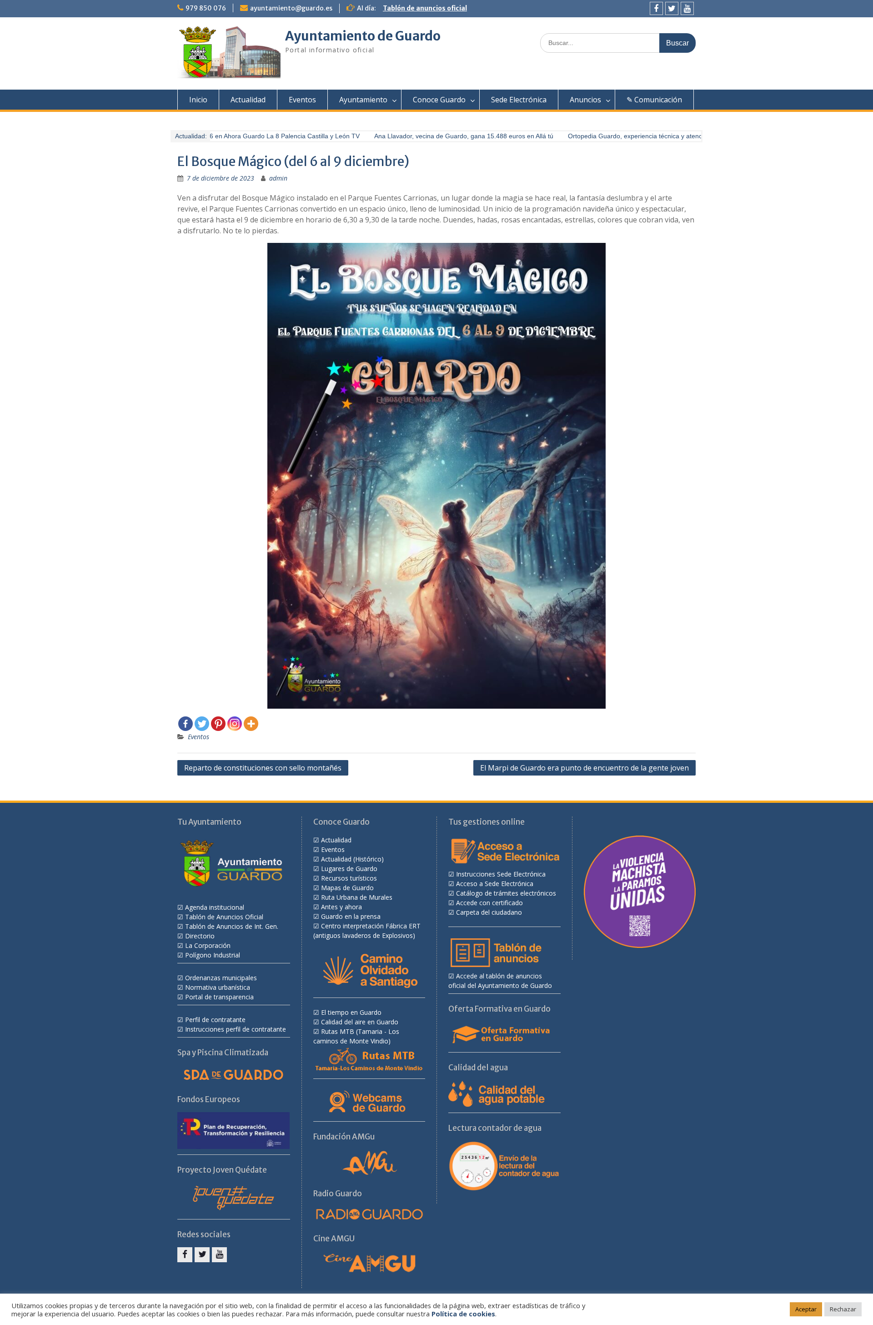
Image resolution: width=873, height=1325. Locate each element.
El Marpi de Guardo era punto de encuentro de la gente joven (584, 768)
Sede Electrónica (519, 100)
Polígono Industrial (212, 955)
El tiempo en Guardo (351, 1012)
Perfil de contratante (215, 1019)
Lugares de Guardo (349, 868)
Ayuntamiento (363, 100)
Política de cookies (463, 1313)
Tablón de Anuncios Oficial (224, 916)
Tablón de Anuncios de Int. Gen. (231, 926)
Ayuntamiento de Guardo (363, 36)
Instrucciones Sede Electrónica (501, 874)
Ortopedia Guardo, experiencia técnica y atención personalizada (645, 136)
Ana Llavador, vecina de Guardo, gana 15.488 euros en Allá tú (448, 136)
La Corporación (208, 945)
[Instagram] (234, 723)
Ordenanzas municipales (221, 977)
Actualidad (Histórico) (352, 859)
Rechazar (843, 1309)
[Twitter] (671, 8)
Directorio (200, 936)
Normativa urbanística (217, 987)
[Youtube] (687, 8)
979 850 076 (206, 8)
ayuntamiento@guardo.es (291, 8)
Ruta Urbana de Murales (356, 897)
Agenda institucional (214, 907)
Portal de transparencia (219, 996)
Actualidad (248, 100)
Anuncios (585, 100)
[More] (251, 723)
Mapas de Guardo (347, 887)
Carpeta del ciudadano (489, 912)
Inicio (198, 100)
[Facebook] (656, 8)
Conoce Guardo (439, 100)
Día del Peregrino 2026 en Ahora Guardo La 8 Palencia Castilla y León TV (237, 136)
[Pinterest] (218, 723)
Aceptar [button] (806, 1309)
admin (278, 178)
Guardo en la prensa (351, 916)
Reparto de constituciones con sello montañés (262, 768)
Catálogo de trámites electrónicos (506, 893)
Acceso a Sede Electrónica (494, 883)
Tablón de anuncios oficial (425, 8)
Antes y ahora (341, 906)
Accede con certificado (489, 902)
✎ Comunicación (654, 100)
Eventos (302, 100)
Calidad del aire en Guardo (359, 1022)
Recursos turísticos (349, 878)
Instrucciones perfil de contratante (235, 1029)
